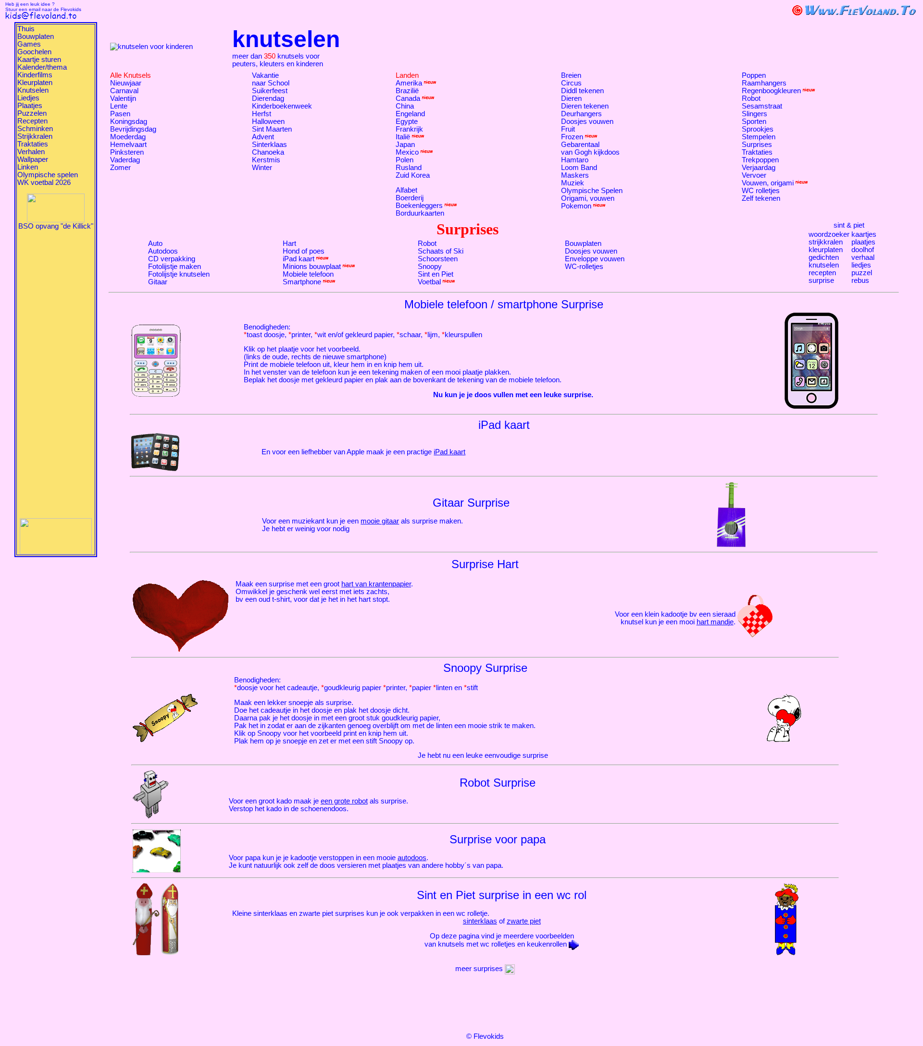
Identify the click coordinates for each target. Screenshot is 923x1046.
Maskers (575, 175)
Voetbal (429, 282)
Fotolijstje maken (174, 266)
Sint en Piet (435, 274)
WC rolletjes (761, 191)
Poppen (754, 75)
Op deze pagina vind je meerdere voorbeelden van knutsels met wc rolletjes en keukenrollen (499, 940)
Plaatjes (29, 105)
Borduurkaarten (420, 213)
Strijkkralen (34, 136)
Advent (263, 137)
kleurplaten (826, 250)
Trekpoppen (760, 160)
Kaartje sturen (39, 59)
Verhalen (31, 152)
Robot (751, 98)
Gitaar (157, 282)
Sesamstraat (762, 106)
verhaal (862, 257)
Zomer (120, 167)
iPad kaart (298, 259)
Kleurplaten (34, 82)
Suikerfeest (269, 91)
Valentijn (123, 98)
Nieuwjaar (125, 83)
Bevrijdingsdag (133, 129)
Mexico (407, 152)
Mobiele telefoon (308, 274)
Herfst (261, 114)
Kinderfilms (34, 75)
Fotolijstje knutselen (179, 274)
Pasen (120, 114)
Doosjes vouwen (587, 121)
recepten (822, 273)
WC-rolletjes (584, 266)
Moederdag (128, 137)
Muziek (572, 183)
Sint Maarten (272, 129)
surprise (821, 280)
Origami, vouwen (587, 198)
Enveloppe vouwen (594, 259)
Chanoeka (268, 152)
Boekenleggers (419, 205)
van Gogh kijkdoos (590, 152)
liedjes (861, 265)
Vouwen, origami (768, 183)
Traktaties (32, 144)
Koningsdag (128, 121)
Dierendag (268, 98)
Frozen (572, 137)
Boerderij (410, 198)
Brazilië (407, 91)
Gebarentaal (580, 144)
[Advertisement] (55, 374)
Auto (155, 243)
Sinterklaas (269, 144)
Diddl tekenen (582, 91)
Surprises (757, 144)
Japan (405, 144)
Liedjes (28, 98)
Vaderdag (125, 160)
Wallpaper (32, 159)
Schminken (35, 129)
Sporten (754, 121)
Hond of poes (303, 251)
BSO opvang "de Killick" (55, 226)
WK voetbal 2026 (44, 182)
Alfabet (406, 190)
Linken (27, 167)
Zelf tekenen (761, 198)
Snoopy (430, 266)
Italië (403, 137)
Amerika (409, 83)
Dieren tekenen (585, 106)
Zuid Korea (413, 175)
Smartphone (302, 282)
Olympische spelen (47, 175)
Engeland (410, 114)
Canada (408, 98)
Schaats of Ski (440, 251)
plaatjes (863, 242)
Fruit (568, 129)
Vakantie (265, 75)
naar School (270, 83)
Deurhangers (581, 114)
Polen (404, 160)
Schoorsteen (438, 259)
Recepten (32, 121)
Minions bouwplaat (312, 266)
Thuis (26, 29)
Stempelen (758, 137)
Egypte (407, 121)
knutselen (824, 265)
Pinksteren (127, 152)
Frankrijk (409, 129)
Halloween (268, 121)
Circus (571, 83)
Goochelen (34, 52)
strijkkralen (826, 242)
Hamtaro (574, 160)
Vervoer (754, 175)
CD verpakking (171, 259)
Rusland (409, 167)
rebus (860, 280)
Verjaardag (758, 167)
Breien (571, 75)
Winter (262, 167)
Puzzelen (32, 113)
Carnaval (124, 91)
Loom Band (579, 167)
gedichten (824, 257)
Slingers (754, 114)
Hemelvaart (128, 144)
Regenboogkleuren (771, 91)
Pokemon (576, 206)
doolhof (862, 250)
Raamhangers (764, 83)
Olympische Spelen (592, 191)
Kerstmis (266, 160)
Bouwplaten (35, 36)
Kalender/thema (42, 67)
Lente (118, 106)
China (405, 106)
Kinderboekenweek (282, 106)
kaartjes (863, 234)
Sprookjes (757, 129)
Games (29, 44)
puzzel (861, 273)
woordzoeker (829, 234)
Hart (289, 243)
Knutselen (33, 90)
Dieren (571, 98)
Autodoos (163, 251)
